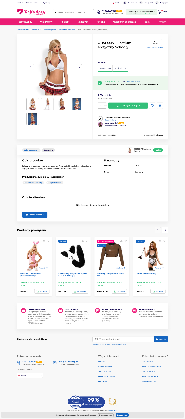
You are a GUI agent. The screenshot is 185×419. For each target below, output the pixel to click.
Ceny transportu (105, 371)
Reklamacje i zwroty (106, 376)
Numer (101, 106)
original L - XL (105, 68)
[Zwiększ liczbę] (105, 104)
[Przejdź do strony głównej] (31, 12)
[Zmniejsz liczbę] (105, 107)
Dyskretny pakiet (105, 366)
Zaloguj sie (164, 3)
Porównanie (132, 3)
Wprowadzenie (23, 30)
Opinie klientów (149, 381)
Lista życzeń (148, 3)
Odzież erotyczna (49, 30)
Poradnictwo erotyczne (151, 366)
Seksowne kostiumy (67, 30)
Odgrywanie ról (55, 183)
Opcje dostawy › (111, 120)
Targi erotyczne (148, 371)
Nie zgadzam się (105, 415)
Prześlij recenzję (36, 215)
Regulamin (102, 381)
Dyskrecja (46, 3)
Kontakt (20, 3)
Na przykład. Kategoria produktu (71, 12)
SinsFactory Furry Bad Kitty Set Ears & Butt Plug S (72, 274)
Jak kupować (147, 361)
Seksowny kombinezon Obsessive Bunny (30, 274)
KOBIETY (35, 30)
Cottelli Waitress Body (146, 273)
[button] (79, 67)
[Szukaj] (55, 12)
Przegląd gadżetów (150, 376)
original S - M (120, 68)
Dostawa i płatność (33, 3)
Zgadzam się (122, 415)
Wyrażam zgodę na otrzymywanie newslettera (109, 344)
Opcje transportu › (133, 81)
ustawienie (85, 415)
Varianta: (102, 62)
